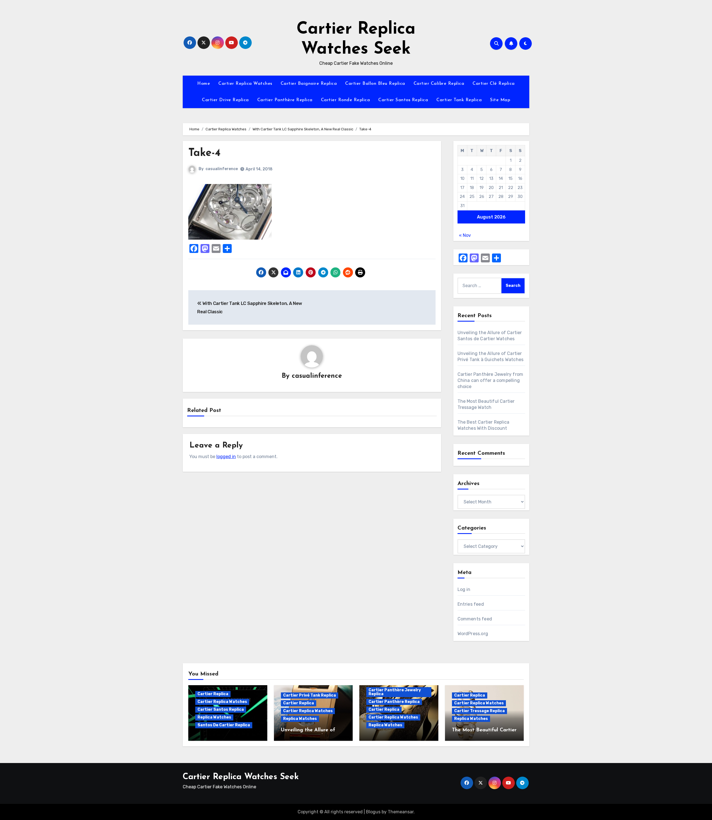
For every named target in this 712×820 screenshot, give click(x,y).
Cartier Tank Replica (459, 100)
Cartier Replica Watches (245, 83)
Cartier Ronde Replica (345, 100)
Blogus (373, 811)
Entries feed (471, 604)
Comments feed (475, 619)
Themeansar (401, 811)
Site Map (500, 100)
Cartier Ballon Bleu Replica (375, 83)
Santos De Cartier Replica (223, 725)
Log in (464, 589)
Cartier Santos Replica (403, 100)
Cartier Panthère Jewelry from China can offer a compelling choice (490, 380)
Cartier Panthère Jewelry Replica (395, 692)
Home (203, 83)
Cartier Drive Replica (225, 100)
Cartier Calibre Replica (439, 83)
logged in (226, 456)
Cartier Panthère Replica (285, 100)
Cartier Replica (212, 694)
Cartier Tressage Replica (479, 711)
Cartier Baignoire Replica (309, 83)
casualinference (222, 169)
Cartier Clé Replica (494, 83)
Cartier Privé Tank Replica (309, 695)
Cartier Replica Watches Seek (241, 777)
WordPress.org (473, 633)
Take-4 (204, 153)
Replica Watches (214, 717)
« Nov (465, 235)
